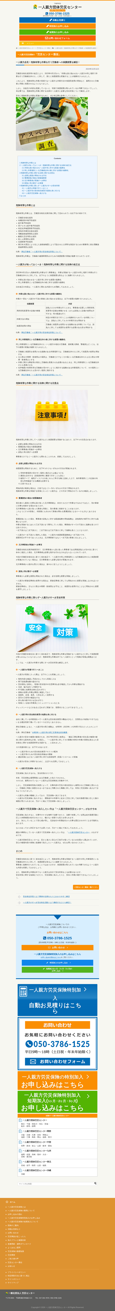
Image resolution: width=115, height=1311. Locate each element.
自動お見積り (58, 20)
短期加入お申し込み (59, 32)
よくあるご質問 (14, 1248)
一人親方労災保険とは (17, 1207)
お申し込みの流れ (15, 1214)
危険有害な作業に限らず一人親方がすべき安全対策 (40, 186)
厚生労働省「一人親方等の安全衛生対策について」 (42, 252)
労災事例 (11, 1255)
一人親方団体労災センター (60, 7)
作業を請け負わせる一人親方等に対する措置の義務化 (43, 168)
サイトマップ (13, 1283)
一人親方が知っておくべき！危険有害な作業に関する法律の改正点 (45, 165)
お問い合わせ (58, 947)
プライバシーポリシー (17, 1272)
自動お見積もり (14, 1229)
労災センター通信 (15, 1262)
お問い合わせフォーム (59, 38)
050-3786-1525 (59, 13)
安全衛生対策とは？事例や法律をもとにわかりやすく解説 (46, 896)
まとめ (23, 196)
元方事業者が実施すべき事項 (34, 180)
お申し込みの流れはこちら (51, 957)
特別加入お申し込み (59, 26)
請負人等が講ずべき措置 (32, 183)
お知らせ (11, 1266)
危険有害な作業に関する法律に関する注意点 (37, 173)
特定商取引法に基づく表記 (18, 1276)
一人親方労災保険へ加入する (34, 193)
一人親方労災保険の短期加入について (23, 1222)
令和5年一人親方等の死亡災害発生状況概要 (49, 732)
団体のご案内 (13, 1225)
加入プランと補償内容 (17, 1240)
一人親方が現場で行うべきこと (35, 188)
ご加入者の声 (13, 1259)
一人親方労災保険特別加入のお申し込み (24, 1218)
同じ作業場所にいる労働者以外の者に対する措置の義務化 (45, 170)
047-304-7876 (44, 1298)
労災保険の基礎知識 (16, 1251)
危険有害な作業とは (28, 163)
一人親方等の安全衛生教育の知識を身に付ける (41, 191)
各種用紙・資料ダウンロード (19, 1244)
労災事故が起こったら (17, 1236)
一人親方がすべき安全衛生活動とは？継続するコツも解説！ (47, 902)
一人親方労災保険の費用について (21, 1211)
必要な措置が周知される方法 (34, 175)
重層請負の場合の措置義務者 (34, 178)
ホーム (12, 1202)
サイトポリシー (14, 1279)
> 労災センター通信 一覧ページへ (86, 887)
